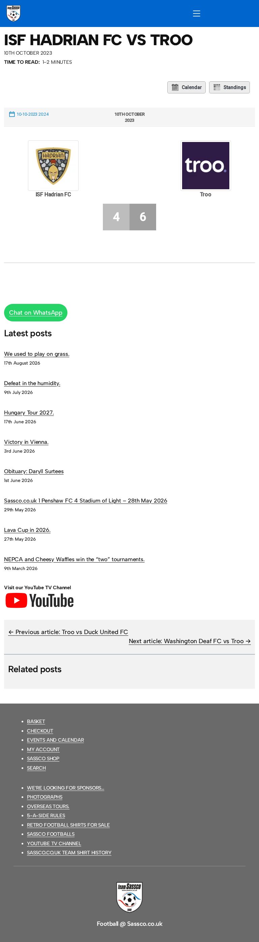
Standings (235, 87)
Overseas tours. (48, 806)
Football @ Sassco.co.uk (129, 923)
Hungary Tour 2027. (29, 412)
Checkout (40, 731)
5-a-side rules (46, 815)
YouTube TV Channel (54, 843)
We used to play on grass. (36, 353)
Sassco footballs (51, 834)
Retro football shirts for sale (68, 825)
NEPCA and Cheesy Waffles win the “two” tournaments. (74, 559)
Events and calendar (55, 740)
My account (43, 749)
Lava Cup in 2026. (27, 529)
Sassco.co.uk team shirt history (69, 853)
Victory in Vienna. (26, 441)
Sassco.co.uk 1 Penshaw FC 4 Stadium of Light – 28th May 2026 (85, 500)
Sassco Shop (43, 758)
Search (36, 768)
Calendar (192, 87)
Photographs (44, 797)
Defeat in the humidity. (32, 383)
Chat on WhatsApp (35, 312)
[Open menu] (197, 13)
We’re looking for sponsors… (65, 788)
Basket (36, 721)
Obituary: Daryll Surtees (34, 471)
